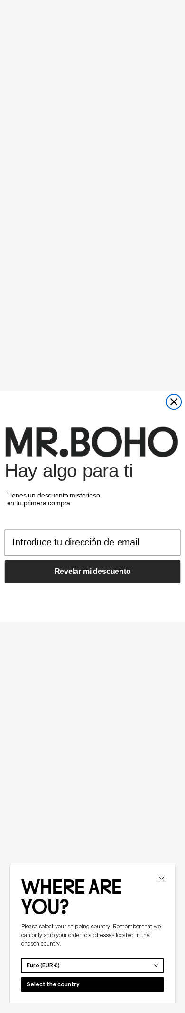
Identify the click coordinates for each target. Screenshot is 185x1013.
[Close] (161, 879)
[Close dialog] (173, 401)
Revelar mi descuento (93, 571)
